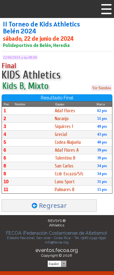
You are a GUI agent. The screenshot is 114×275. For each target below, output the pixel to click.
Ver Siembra (101, 88)
